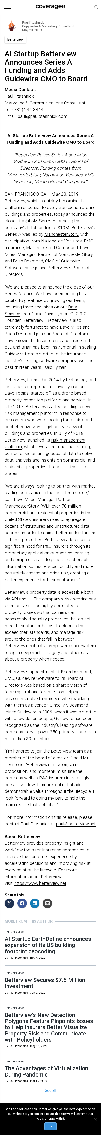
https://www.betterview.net (40, 883)
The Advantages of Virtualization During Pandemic (46, 1071)
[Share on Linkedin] (36, 903)
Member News (15, 932)
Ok (50, 1126)
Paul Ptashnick (33, 22)
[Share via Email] (48, 903)
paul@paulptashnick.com (42, 116)
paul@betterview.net (76, 824)
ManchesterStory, (61, 234)
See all (50, 1090)
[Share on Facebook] (23, 903)
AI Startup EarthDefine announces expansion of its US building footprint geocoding (48, 945)
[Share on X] (10, 903)
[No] (95, 1119)
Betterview (15, 39)
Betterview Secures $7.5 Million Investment (45, 983)
